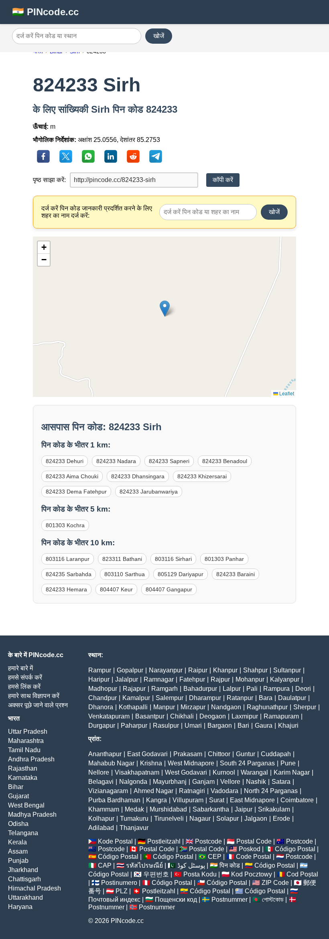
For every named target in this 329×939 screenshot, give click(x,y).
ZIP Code (275, 882)
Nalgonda (133, 781)
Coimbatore (297, 800)
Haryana (20, 906)
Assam (18, 851)
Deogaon (212, 716)
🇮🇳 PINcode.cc (45, 11)
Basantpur (149, 716)
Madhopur (102, 688)
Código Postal (295, 849)
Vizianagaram (108, 790)
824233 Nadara (116, 461)
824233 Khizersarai (202, 476)
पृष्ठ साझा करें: (49, 179)
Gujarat (18, 796)
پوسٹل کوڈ (191, 865)
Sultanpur (287, 670)
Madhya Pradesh (32, 814)
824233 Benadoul (224, 461)
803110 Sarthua (124, 574)
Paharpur (134, 725)
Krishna (151, 763)
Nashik (256, 781)
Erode (281, 818)
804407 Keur (116, 589)
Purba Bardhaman (114, 800)
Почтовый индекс (114, 899)
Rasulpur (166, 725)
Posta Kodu (200, 874)
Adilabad (101, 827)
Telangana (23, 833)
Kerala (17, 842)
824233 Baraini (235, 574)
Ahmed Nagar (153, 790)
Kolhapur (101, 818)
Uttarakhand (25, 897)
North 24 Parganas (271, 790)
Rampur (99, 670)
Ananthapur (105, 754)
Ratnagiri (192, 790)
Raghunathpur (267, 707)
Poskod (249, 849)
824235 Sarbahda (68, 574)
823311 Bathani (122, 559)
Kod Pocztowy (251, 874)
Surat (216, 800)
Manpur (164, 707)
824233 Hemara (66, 589)
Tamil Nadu (24, 750)
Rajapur (134, 688)
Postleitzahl (164, 841)
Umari (193, 725)
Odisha (18, 823)
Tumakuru (134, 818)
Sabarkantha (211, 809)
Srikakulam (274, 809)
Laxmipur (245, 716)
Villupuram (188, 800)
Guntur (245, 754)
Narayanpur (166, 670)
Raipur (197, 670)
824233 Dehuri (64, 461)
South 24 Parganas (247, 763)
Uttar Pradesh (27, 731)
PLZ (122, 891)
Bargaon (219, 725)
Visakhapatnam (137, 772)
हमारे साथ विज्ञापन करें (33, 695)
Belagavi (101, 781)
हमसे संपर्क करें (25, 677)
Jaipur (243, 809)
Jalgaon (255, 818)
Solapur (227, 818)
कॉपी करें (223, 179)
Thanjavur (134, 827)
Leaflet (286, 393)
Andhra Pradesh (31, 759)
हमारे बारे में (20, 668)
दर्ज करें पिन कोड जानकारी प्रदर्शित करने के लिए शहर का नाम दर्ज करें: (96, 212)
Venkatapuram (109, 716)
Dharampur (205, 697)
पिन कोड (229, 865)
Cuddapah (276, 754)
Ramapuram (281, 716)
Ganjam (203, 781)
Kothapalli (133, 707)
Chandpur (102, 697)
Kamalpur (136, 697)
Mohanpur (250, 679)
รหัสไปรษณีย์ (144, 865)
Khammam (103, 809)
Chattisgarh (24, 879)
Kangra (156, 800)
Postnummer (229, 899)
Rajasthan (22, 768)
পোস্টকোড (273, 899)
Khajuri (288, 725)
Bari (243, 725)
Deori (303, 688)
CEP (214, 856)
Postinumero (119, 882)
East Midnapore (252, 800)
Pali (252, 688)
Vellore (230, 781)
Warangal (254, 772)
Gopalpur (130, 670)
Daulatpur (292, 697)
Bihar (15, 786)
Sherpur (304, 707)
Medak (134, 809)
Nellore (98, 772)
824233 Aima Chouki (72, 476)
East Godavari (147, 754)
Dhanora (100, 707)
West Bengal (26, 805)
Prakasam (187, 754)
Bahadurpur (200, 688)
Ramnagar (159, 679)
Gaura (263, 725)
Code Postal (253, 856)
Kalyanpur (284, 679)
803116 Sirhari (173, 559)
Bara (265, 697)
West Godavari (186, 772)
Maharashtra (26, 740)
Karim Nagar (292, 772)
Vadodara (224, 790)
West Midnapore (191, 763)
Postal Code (254, 841)
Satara (281, 781)
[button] (165, 308)
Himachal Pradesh (34, 888)
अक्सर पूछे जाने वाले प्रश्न (38, 705)
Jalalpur (126, 679)
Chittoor (219, 754)
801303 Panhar (224, 559)
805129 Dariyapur (180, 574)
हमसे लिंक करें (24, 686)
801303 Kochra (65, 525)
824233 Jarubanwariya (149, 491)
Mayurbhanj (170, 781)
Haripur (99, 679)
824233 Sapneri (169, 461)
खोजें (158, 35)
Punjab (18, 860)
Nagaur (200, 818)
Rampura (276, 688)
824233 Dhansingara (137, 476)
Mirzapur (193, 707)
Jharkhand (23, 869)
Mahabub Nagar (111, 763)
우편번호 (156, 874)
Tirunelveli (169, 818)
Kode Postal (115, 841)
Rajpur (220, 679)
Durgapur (101, 725)
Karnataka (22, 777)
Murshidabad (168, 809)
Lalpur (232, 688)
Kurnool (224, 772)
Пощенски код (176, 899)
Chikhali (182, 716)
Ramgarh (164, 688)
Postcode (208, 841)
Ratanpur (240, 697)
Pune (288, 763)
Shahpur (255, 670)
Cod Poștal (302, 874)
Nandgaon (226, 707)
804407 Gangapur (169, 589)
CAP (105, 865)
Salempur (169, 697)
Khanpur (225, 670)
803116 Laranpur (67, 559)
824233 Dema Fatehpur (76, 491)
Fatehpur (192, 679)
